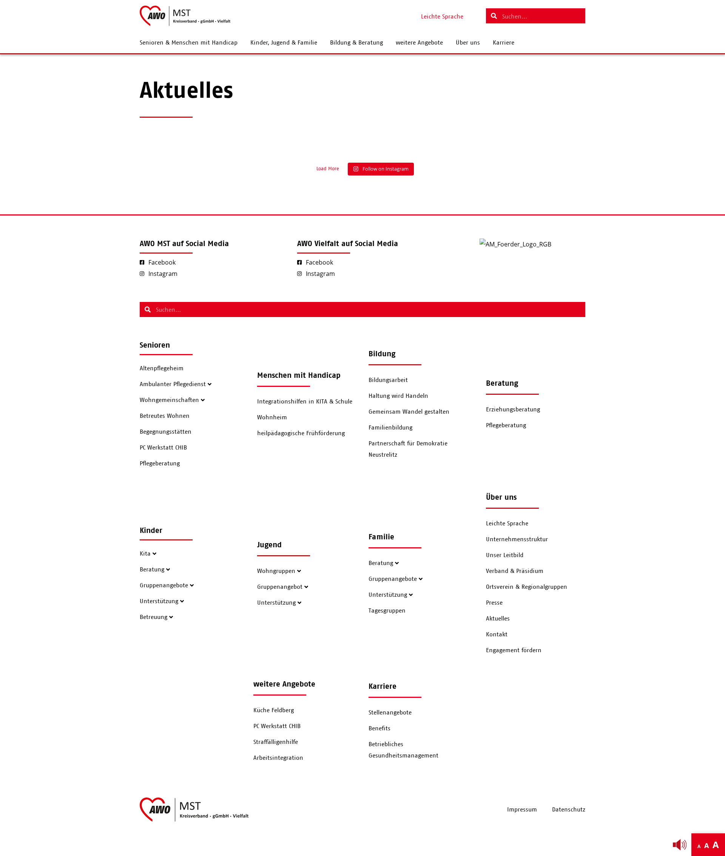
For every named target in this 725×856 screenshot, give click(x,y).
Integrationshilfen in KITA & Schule (304, 402)
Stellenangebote (390, 713)
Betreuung (153, 617)
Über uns (468, 43)
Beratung (152, 570)
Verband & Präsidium (514, 571)
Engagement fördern (513, 650)
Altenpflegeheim (162, 368)
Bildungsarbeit (388, 380)
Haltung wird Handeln (398, 396)
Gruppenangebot (279, 587)
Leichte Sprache (507, 523)
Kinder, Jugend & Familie (283, 43)
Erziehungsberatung (513, 409)
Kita (145, 554)
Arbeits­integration (278, 758)
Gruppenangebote (164, 585)
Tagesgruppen (387, 611)
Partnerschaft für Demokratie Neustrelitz (408, 449)
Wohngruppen (276, 571)
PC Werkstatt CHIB (163, 448)
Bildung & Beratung (356, 43)
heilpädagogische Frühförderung (301, 433)
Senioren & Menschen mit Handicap (189, 43)
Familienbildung (390, 428)
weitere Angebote (419, 43)
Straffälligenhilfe (275, 742)
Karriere (503, 43)
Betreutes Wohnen (165, 416)
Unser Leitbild (504, 555)
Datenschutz (568, 810)
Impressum (522, 810)
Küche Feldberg (273, 710)
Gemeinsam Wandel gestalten (409, 412)
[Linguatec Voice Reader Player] (679, 844)
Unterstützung (159, 601)
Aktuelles (498, 619)
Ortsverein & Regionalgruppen (526, 587)
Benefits (379, 728)
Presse (494, 603)
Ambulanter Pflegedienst (173, 384)
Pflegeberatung (160, 463)
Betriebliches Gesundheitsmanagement (403, 750)
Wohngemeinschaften (169, 400)
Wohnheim (272, 417)
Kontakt (497, 634)
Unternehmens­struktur (517, 539)
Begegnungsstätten (165, 432)
